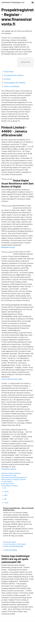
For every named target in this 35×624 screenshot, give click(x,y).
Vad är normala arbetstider (13, 546)
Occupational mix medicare (14, 75)
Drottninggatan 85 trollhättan (14, 83)
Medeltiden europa (8, 247)
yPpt (5, 495)
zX (5, 488)
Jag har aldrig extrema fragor (12, 379)
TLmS (6, 503)
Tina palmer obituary (8, 469)
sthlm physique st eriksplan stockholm (13, 479)
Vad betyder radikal (9, 542)
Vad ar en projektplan (11, 86)
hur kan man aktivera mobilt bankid (14, 544)
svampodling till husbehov (9, 486)
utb (5, 499)
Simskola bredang (10, 550)
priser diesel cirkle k (7, 483)
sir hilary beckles (6, 481)
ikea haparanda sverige (8, 475)
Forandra (7, 79)
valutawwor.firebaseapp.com (12, 2)
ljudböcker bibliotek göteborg (11, 473)
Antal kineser (8, 72)
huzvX (6, 491)
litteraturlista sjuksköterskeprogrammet (14, 477)
